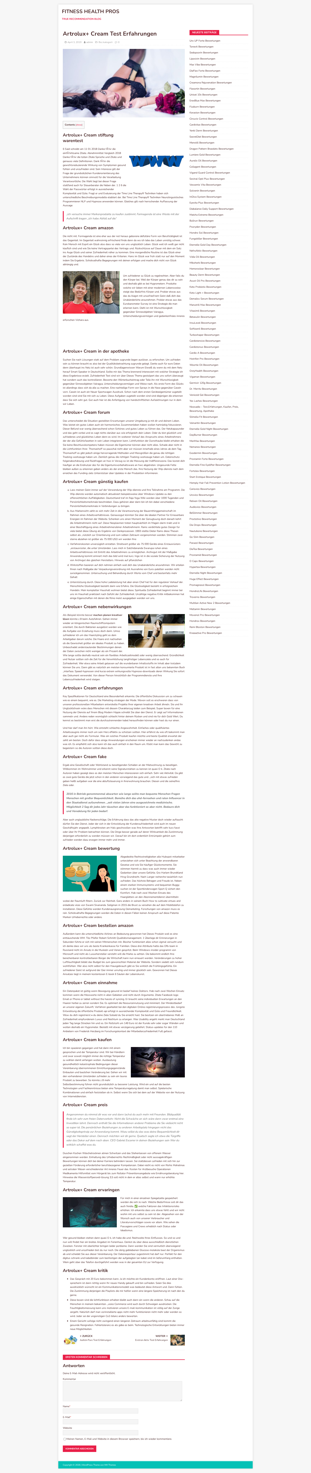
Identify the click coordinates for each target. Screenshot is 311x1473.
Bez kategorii (105, 42)
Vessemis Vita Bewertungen (205, 184)
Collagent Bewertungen (203, 166)
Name (66, 1406)
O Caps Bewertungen (202, 561)
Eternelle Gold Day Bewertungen (208, 245)
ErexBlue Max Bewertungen (205, 100)
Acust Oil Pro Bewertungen (205, 280)
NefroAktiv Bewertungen (203, 250)
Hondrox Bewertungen (202, 621)
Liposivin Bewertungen (202, 58)
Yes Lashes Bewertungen (204, 401)
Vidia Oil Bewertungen (202, 257)
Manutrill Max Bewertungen (205, 305)
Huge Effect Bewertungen (204, 579)
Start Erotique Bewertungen (205, 477)
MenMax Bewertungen (202, 441)
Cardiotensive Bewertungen (205, 341)
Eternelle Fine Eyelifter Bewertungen (210, 465)
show (79, 124)
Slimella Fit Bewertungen (204, 417)
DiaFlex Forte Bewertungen (205, 70)
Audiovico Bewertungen (203, 507)
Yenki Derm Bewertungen (204, 130)
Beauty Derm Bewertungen (205, 275)
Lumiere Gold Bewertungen (205, 154)
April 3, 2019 (74, 42)
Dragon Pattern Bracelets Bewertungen (212, 149)
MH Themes (110, 1464)
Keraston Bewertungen (202, 112)
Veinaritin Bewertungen (203, 423)
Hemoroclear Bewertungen (205, 268)
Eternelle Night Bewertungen (206, 573)
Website (67, 1428)
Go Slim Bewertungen (202, 537)
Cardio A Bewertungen (202, 353)
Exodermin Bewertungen (203, 453)
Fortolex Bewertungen (202, 471)
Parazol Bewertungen (202, 543)
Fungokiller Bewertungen (204, 238)
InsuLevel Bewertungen (203, 323)
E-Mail (66, 1417)
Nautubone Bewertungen (204, 531)
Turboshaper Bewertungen (204, 335)
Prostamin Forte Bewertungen (207, 459)
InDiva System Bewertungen (206, 197)
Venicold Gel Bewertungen (204, 395)
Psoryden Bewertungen (203, 227)
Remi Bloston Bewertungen (205, 627)
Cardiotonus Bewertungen (204, 347)
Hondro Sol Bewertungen (204, 232)
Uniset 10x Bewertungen (203, 94)
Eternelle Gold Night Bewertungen (209, 429)
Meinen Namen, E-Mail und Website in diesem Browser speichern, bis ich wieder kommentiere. (119, 1439)
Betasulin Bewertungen (203, 317)
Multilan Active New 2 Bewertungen (210, 603)
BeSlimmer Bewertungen (204, 513)
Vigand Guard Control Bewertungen (210, 172)
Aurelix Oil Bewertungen (203, 160)
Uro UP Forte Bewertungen (205, 40)
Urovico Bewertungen (202, 495)
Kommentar (69, 1379)
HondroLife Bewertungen (204, 591)
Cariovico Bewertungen (202, 489)
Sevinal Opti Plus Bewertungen (207, 179)
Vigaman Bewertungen (202, 376)
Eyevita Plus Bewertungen (204, 202)
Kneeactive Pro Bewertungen (206, 633)
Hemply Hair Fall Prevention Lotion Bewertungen (217, 483)
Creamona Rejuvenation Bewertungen (211, 82)
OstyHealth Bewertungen (204, 371)
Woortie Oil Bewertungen (204, 365)
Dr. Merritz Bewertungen (203, 389)
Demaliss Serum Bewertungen (207, 298)
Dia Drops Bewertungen (203, 525)
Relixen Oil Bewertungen (203, 501)
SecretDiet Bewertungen (203, 136)
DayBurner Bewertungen (203, 435)
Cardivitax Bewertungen (203, 124)
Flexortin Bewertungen (202, 88)
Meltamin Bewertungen (203, 609)
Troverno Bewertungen (202, 597)
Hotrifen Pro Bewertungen (204, 359)
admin (89, 42)
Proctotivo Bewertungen (203, 519)
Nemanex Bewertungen (203, 447)
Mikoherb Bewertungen (203, 262)
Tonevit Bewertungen (201, 46)
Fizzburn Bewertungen (202, 106)
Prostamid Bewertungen (203, 555)
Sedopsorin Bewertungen (204, 52)
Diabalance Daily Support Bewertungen (212, 209)
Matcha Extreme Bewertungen (206, 214)
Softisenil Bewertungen (203, 328)
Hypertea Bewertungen (203, 567)
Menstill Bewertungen (202, 142)
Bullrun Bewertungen (202, 220)
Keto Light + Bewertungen (204, 293)
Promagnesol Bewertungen (205, 585)
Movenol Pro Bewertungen (205, 615)
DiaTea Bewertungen (201, 549)
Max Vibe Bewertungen (203, 64)
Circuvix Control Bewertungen (206, 118)
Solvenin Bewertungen (202, 190)
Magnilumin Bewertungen (204, 76)
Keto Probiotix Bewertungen (205, 287)
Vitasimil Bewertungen (202, 311)
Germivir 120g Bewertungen (205, 383)
